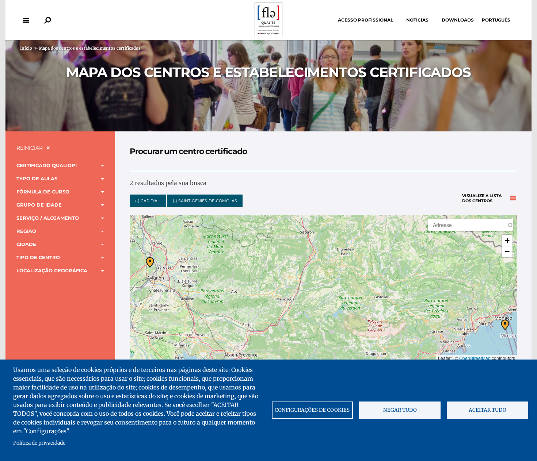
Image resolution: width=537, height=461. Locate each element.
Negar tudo (400, 410)
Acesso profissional (365, 20)
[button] (505, 324)
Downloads (458, 20)
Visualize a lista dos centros (482, 198)
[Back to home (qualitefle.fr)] (268, 35)
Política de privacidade (39, 443)
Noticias (417, 20)
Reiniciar (29, 148)
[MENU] (25, 20)
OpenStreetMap (475, 358)
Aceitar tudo (487, 410)
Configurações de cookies (312, 410)
